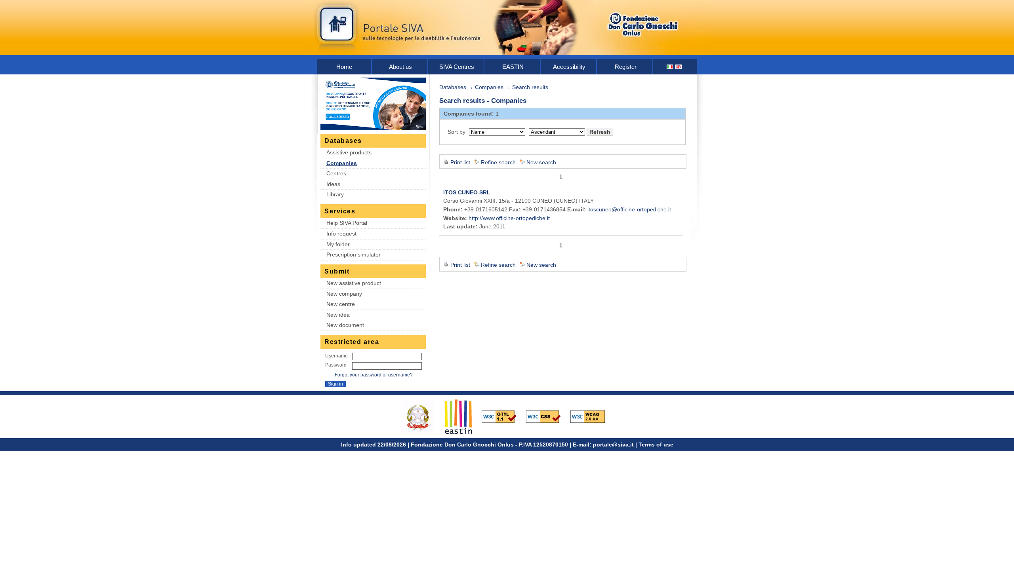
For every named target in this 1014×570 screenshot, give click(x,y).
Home (344, 66)
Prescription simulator (353, 254)
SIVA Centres (456, 66)
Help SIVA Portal (346, 223)
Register (626, 66)
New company (344, 294)
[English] (678, 66)
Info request (341, 233)
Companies (341, 163)
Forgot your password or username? (374, 374)
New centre (340, 304)
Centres (336, 173)
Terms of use (656, 444)
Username (336, 355)
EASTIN (513, 66)
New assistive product (353, 283)
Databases (452, 87)
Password (336, 365)
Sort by (456, 132)
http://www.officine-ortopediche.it (509, 218)
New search (541, 162)
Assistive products (349, 152)
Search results (530, 87)
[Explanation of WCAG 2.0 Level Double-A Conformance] (591, 416)
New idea (338, 315)
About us (400, 66)
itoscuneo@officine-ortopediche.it (629, 209)
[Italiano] (670, 66)
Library (335, 194)
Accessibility (569, 66)
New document (345, 325)
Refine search (498, 162)
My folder (338, 244)
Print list (460, 162)
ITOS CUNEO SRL (466, 192)
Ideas (333, 184)
